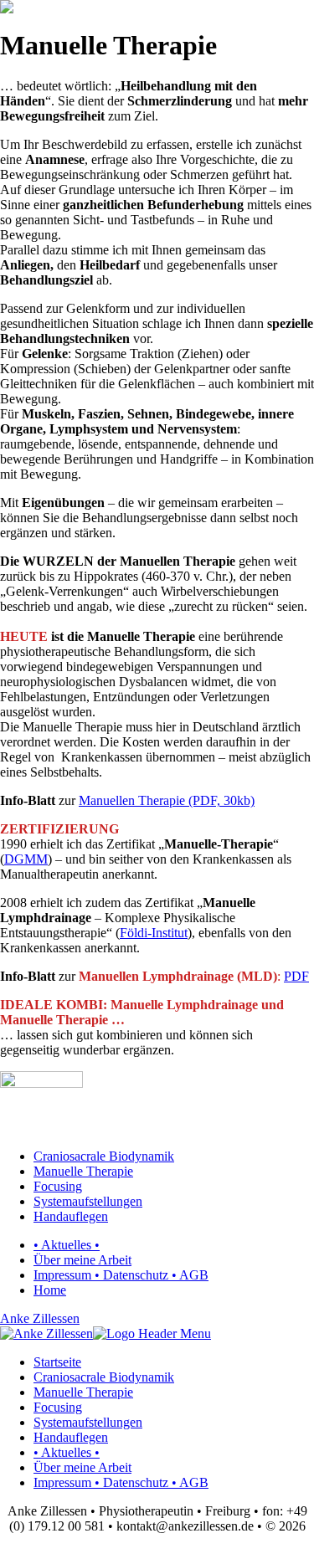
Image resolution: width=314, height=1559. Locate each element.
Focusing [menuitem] (57, 1407)
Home (49, 1290)
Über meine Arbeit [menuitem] (82, 1467)
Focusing (57, 1186)
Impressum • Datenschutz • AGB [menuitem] (120, 1482)
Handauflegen (70, 1216)
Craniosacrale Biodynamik (103, 1156)
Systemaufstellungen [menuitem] (87, 1422)
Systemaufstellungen (87, 1201)
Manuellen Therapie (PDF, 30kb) (167, 800)
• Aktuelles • (66, 1245)
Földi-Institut (154, 933)
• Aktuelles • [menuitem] (66, 1452)
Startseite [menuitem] (57, 1362)
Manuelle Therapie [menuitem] (83, 1392)
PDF (296, 976)
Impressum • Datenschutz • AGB (120, 1275)
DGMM (26, 859)
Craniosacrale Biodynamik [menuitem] (103, 1377)
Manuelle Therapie (83, 1171)
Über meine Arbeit (82, 1260)
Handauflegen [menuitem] (70, 1437)
